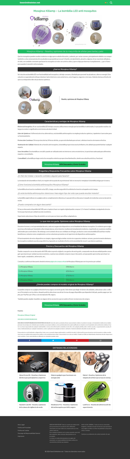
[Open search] (111, 2)
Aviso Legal (21, 424)
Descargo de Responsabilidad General (29, 433)
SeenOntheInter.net (30, 2)
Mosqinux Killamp (65, 164)
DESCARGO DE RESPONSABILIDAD (27, 319)
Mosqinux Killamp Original (26, 315)
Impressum (21, 436)
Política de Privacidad (24, 427)
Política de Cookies (23, 430)
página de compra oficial (58, 261)
